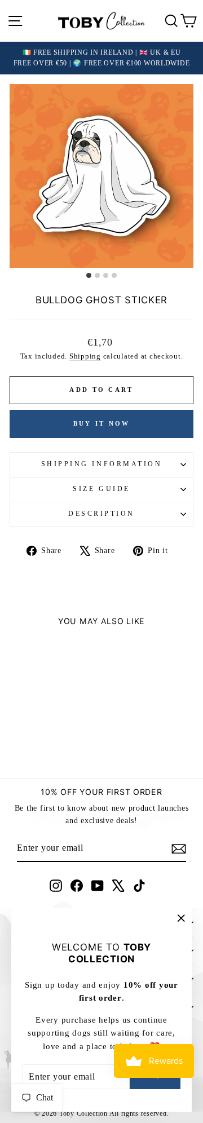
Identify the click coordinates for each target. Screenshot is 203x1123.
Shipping (85, 356)
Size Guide (101, 489)
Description (101, 514)
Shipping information (101, 464)
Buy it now (101, 423)
